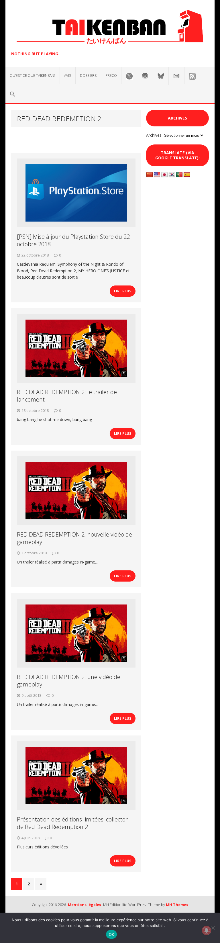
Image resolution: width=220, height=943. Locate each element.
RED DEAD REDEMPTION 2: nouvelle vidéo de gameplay (74, 538)
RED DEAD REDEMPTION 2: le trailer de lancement (67, 395)
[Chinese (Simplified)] (149, 175)
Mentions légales (84, 904)
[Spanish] (186, 175)
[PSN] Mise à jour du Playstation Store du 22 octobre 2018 (73, 240)
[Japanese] (164, 175)
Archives (154, 135)
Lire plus (122, 291)
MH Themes (177, 904)
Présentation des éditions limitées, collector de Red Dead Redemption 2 (72, 823)
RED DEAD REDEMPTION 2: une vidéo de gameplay (68, 680)
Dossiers (88, 75)
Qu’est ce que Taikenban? (32, 75)
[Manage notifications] (206, 930)
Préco (111, 75)
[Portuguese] (179, 175)
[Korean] (171, 175)
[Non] (213, 928)
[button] (12, 94)
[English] (157, 175)
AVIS (67, 75)
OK (111, 934)
